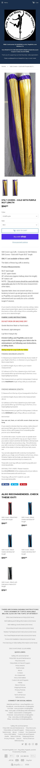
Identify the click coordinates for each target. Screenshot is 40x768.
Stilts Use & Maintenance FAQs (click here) (20, 617)
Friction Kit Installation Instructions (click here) (20, 639)
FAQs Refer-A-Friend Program (20, 663)
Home (4, 66)
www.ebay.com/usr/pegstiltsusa (22, 719)
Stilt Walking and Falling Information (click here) (20, 621)
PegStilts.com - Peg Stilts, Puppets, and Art (21, 750)
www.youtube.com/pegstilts (23, 708)
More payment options (20, 242)
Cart (36, 2)
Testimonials (20, 668)
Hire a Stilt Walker (20, 677)
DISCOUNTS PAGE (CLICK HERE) (20, 648)
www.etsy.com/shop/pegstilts (21, 717)
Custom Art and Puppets (20, 680)
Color (3, 212)
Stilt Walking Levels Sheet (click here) (20, 624)
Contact (20, 673)
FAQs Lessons (20, 665)
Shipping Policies (20, 687)
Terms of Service (20, 695)
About (20, 670)
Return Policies (20, 685)
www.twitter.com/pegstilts (22, 712)
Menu (6, 2)
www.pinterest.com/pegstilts (23, 715)
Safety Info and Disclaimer (20, 656)
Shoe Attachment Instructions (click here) (20, 628)
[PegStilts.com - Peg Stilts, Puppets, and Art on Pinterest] (29, 744)
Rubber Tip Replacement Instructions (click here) (20, 632)
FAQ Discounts (20, 660)
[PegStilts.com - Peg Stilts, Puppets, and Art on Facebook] (26, 744)
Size (3, 221)
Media (20, 682)
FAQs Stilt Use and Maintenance (20, 658)
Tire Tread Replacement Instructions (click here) (20, 635)
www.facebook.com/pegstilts (24, 706)
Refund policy (20, 697)
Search (20, 692)
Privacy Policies (20, 690)
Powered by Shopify (19, 752)
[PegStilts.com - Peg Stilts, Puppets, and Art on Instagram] (33, 744)
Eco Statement (20, 675)
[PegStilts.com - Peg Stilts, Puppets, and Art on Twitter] (23, 744)
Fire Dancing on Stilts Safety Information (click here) (20, 643)
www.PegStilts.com (26, 704)
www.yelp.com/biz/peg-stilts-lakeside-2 (22, 710)
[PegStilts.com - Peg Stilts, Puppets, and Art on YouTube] (36, 744)
